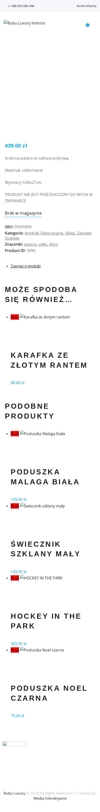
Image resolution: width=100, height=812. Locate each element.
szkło (42, 244)
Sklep (70, 233)
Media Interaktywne (50, 798)
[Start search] (74, 24)
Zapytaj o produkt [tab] (26, 266)
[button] (94, 22)
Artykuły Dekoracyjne (44, 233)
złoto (53, 244)
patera (30, 244)
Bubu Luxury (14, 793)
